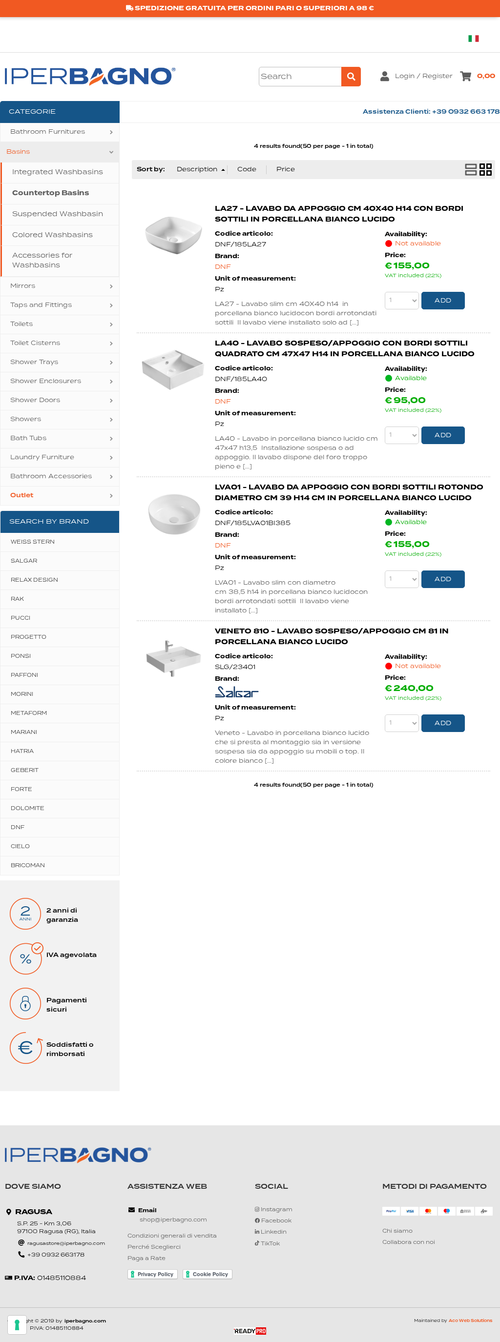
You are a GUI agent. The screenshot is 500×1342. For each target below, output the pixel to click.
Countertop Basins (50, 193)
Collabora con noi (408, 1243)
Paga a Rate (146, 1259)
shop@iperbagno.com (173, 1220)
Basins (18, 152)
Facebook (276, 1221)
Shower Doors (35, 400)
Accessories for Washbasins (42, 260)
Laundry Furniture (42, 457)
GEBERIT (25, 770)
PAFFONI (24, 675)
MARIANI (24, 732)
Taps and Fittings (41, 305)
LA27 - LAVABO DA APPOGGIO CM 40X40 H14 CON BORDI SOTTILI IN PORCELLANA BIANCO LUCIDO (339, 214)
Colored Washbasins (52, 235)
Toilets (21, 324)
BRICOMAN (28, 866)
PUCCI (20, 618)
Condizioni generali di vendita (172, 1236)
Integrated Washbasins (57, 172)
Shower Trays (34, 362)
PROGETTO (28, 637)
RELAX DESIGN (34, 580)
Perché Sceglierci (154, 1247)
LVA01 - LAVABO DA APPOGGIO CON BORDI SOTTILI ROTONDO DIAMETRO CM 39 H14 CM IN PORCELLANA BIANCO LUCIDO (349, 493)
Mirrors (22, 286)
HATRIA (22, 751)
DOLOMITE (27, 809)
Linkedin (273, 1232)
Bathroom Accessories (51, 476)
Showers (25, 419)
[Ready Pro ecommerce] (250, 1331)
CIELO (20, 847)
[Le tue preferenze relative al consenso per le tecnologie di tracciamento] (17, 1325)
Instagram (275, 1210)
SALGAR (24, 561)
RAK (17, 599)
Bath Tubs (28, 438)
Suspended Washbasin (57, 214)
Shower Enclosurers (45, 381)
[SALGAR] (237, 696)
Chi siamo (397, 1231)
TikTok (269, 1243)
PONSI (21, 656)
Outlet (21, 495)
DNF (17, 828)
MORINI (22, 694)
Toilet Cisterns (35, 343)
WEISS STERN (33, 542)
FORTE (21, 789)
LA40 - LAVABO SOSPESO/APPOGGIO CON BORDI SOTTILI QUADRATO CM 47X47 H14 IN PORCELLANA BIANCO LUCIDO (345, 349)
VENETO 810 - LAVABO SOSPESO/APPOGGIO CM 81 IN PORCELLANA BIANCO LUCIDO (332, 637)
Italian (477, 38)
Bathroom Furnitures (47, 132)
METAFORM (29, 713)
